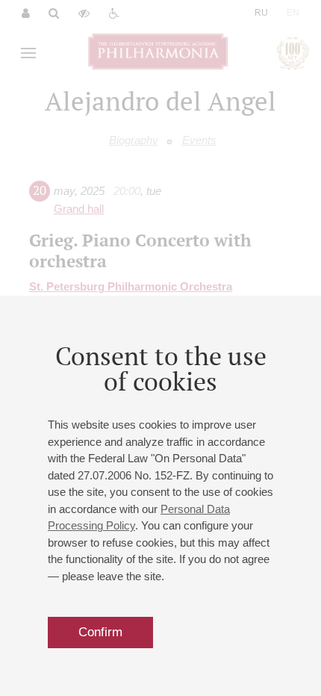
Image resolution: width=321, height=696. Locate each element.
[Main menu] (28, 53)
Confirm (100, 632)
